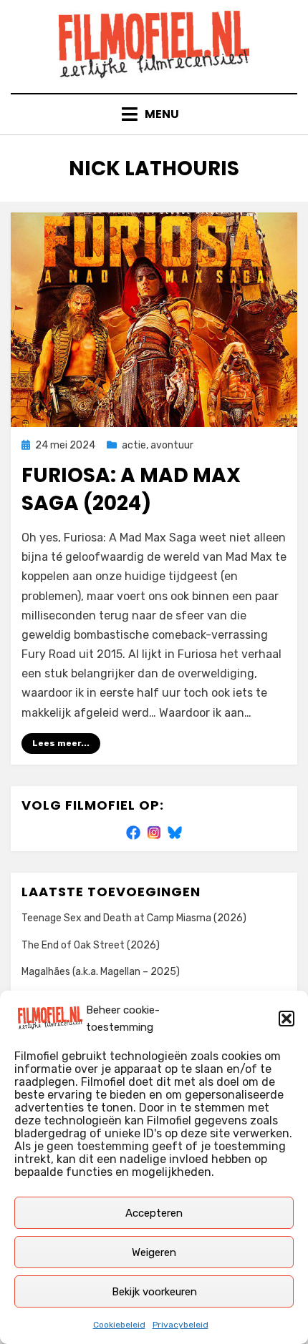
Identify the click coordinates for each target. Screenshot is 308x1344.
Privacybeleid (180, 1325)
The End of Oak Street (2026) (90, 945)
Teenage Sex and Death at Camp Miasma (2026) (133, 918)
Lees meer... (61, 743)
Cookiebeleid (119, 1325)
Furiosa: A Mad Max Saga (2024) (131, 489)
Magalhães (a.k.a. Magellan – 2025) (100, 972)
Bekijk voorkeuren (154, 1291)
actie (134, 445)
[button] (286, 1018)
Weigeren (154, 1252)
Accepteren (154, 1213)
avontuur (171, 445)
